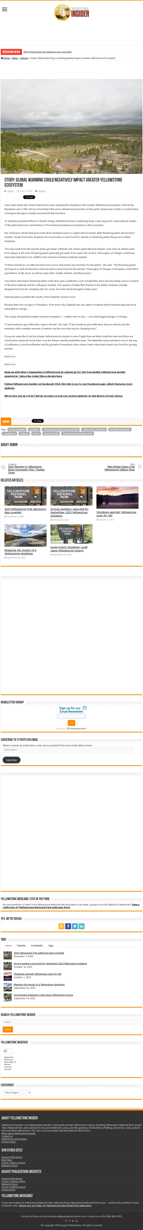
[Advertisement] (71, 33)
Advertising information (14, 1139)
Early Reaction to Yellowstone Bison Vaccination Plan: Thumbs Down (26, 468)
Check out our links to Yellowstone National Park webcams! (55, 1205)
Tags (50, 945)
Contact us (7, 1136)
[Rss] (61, 926)
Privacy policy (8, 1141)
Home (6, 58)
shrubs (24, 433)
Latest (8, 945)
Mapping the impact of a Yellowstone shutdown (20, 552)
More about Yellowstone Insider (18, 1133)
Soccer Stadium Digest (13, 1187)
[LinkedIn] (82, 926)
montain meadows (120, 429)
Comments (37, 945)
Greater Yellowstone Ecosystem (61, 429)
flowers (34, 429)
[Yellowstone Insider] (71, 11)
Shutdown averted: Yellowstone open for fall (37, 974)
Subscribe (11, 760)
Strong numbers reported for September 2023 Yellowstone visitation (69, 512)
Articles (24, 58)
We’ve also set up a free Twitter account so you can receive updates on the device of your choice (63, 396)
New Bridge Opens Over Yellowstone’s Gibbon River (119, 467)
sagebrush (10, 433)
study (36, 433)
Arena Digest (8, 1189)
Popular (21, 945)
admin (10, 191)
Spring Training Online (13, 1162)
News (15, 58)
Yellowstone (51, 433)
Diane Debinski (17, 429)
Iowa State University (94, 429)
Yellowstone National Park (78, 433)
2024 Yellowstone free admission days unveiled (47, 51)
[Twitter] (75, 926)
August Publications (11, 1157)
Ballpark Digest (9, 1165)
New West (6, 1160)
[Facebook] (68, 926)
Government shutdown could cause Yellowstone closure (68, 549)
